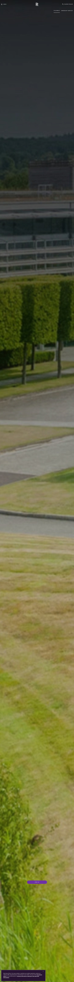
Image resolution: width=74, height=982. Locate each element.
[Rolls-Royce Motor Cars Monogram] (37, 4)
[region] (23, 975)
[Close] (43, 971)
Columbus (57, 10)
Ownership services (67, 10)
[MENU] (2, 4)
